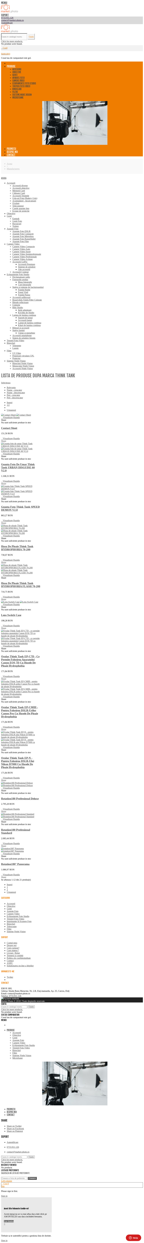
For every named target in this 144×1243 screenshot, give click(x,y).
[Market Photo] (9, 12)
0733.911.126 (13, 1147)
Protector (16, 358)
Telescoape (12, 926)
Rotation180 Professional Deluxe (20, 798)
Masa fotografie (25, 282)
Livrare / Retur (13, 953)
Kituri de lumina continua (29, 325)
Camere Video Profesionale (24, 256)
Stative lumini (18, 330)
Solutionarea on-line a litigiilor (20, 966)
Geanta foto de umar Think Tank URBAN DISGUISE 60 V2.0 (18, 467)
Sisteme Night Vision (22, 94)
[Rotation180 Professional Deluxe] (17, 784)
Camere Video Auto (21, 249)
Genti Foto (17, 221)
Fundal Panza (24, 295)
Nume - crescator (14, 390)
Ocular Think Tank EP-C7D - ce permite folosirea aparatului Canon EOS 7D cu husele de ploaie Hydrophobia (20, 661)
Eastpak (15, 218)
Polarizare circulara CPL (23, 356)
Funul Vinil (23, 292)
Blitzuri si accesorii (20, 328)
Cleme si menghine (26, 333)
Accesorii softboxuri (21, 297)
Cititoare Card (18, 193)
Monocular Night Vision (23, 366)
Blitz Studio (17, 307)
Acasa (3, 178)
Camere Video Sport (21, 251)
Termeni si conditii (15, 955)
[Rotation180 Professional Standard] (17, 815)
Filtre (15, 91)
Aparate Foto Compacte (23, 234)
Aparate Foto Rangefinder (24, 239)
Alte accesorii (24, 269)
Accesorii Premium (26, 264)
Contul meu (12, 943)
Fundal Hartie (24, 290)
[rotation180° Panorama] (12, 849)
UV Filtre (16, 353)
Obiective (16, 72)
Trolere (15, 226)
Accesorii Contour (20, 272)
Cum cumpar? (13, 948)
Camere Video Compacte (23, 246)
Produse (11, 66)
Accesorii (16, 69)
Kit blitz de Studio (26, 312)
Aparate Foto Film (20, 241)
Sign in (4, 1196)
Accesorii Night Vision (22, 368)
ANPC (10, 963)
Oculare (15, 203)
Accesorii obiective (20, 188)
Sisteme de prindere (26, 267)
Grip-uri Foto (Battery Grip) (24, 198)
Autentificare (12, 1142)
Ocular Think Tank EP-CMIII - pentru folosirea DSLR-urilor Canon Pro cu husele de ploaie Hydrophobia (19, 712)
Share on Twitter (14, 1126)
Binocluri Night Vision (22, 363)
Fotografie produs (20, 279)
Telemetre (16, 345)
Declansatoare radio (21, 277)
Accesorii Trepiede (20, 196)
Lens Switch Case (11, 615)
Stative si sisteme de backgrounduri (28, 287)
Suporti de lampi (25, 317)
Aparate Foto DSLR (21, 231)
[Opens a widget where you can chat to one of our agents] (133, 1238)
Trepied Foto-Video (21, 86)
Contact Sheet (9, 428)
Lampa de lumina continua (24, 315)
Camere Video (18, 80)
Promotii (11, 148)
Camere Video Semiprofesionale (26, 254)
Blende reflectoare (20, 302)
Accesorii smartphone (22, 335)
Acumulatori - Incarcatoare (24, 201)
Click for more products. (12, 41)
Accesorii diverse (20, 185)
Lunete (15, 348)
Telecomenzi (18, 206)
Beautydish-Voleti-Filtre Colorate (27, 300)
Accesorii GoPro (19, 262)
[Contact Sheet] (16, 415)
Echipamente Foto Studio (24, 83)
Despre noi (12, 151)
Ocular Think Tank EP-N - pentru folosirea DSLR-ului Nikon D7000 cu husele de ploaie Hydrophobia (17, 762)
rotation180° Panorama (15, 864)
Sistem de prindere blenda (23, 338)
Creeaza (32, 1178)
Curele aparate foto (20, 208)
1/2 (8, 405)
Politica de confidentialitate (19, 958)
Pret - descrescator (15, 398)
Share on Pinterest (15, 1131)
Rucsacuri (16, 223)
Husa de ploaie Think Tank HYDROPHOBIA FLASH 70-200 (20, 585)
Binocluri (17, 89)
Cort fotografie (24, 284)
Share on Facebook (15, 1128)
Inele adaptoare (25, 310)
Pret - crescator (13, 395)
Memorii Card (18, 190)
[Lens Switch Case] (19, 602)
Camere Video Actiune (22, 259)
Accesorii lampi (25, 320)
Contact (11, 154)
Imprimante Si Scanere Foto (19, 921)
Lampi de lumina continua (29, 323)
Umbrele (16, 305)
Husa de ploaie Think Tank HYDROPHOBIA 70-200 (17, 548)
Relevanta (11, 387)
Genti (14, 74)
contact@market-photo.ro (18, 1152)
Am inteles (9, 1221)
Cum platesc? (13, 950)
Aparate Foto (18, 77)
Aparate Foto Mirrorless (23, 236)
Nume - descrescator (16, 392)
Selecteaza (5, 383)
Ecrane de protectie (20, 211)
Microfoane (17, 97)
